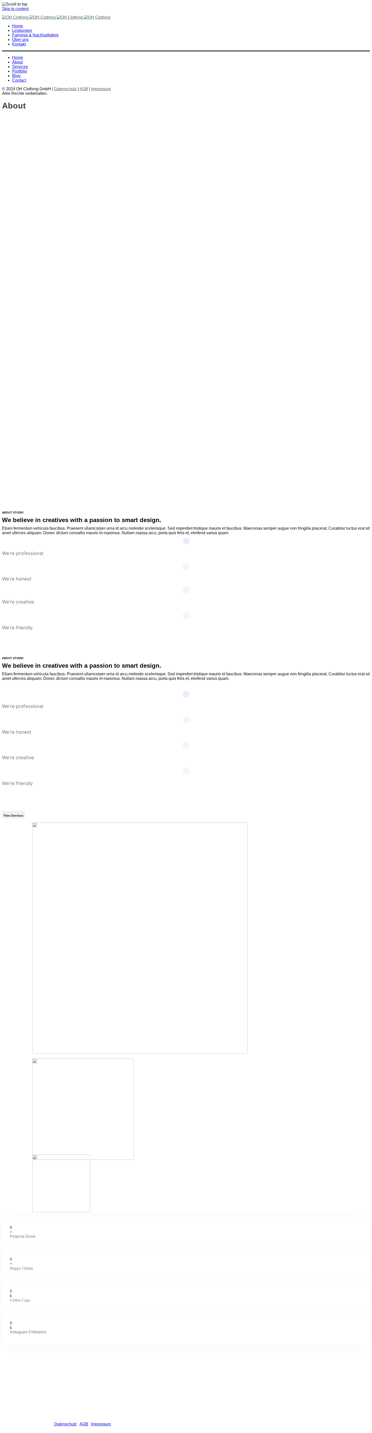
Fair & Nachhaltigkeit (41, 1371)
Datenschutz (65, 89)
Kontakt (29, 1380)
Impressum (101, 89)
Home (27, 1362)
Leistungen (32, 1366)
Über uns (30, 1376)
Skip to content (15, 9)
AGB (83, 89)
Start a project (14, 637)
